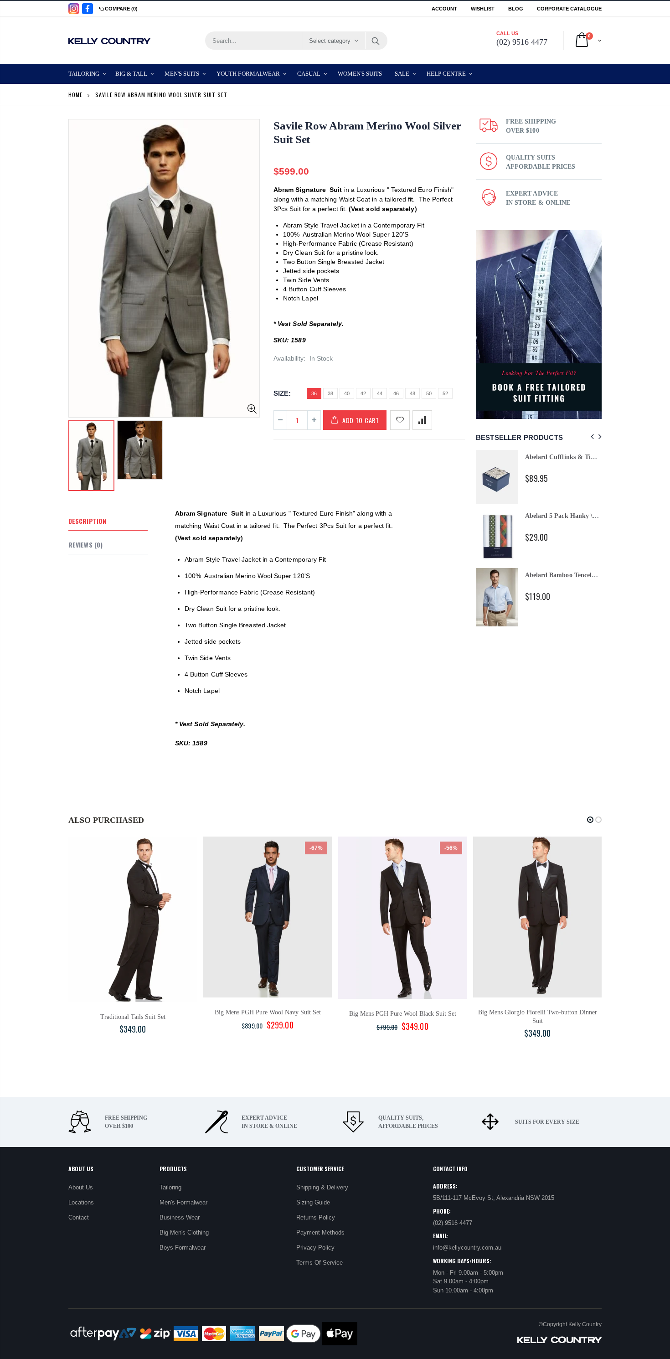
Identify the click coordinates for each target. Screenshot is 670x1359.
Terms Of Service (319, 1262)
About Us (80, 1187)
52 (445, 393)
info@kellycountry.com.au (467, 1247)
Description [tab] (87, 521)
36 (314, 393)
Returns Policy (315, 1217)
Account (444, 8)
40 (347, 393)
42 (363, 393)
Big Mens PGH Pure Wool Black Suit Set (402, 1013)
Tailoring (170, 1187)
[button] (590, 819)
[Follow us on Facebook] (87, 8)
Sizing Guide (313, 1202)
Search (376, 40)
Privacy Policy (315, 1247)
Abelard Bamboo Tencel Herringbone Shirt (584, 575)
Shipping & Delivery (322, 1187)
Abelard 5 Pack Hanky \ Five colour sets (581, 515)
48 (412, 393)
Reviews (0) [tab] (85, 544)
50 (429, 393)
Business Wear (180, 1217)
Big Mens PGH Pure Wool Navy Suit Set (268, 1012)
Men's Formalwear (183, 1202)
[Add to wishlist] (400, 420)
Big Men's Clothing (184, 1232)
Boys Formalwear (183, 1247)
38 (330, 393)
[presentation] (591, 437)
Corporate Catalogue (569, 8)
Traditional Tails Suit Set (132, 1016)
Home (75, 94)
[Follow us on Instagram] (73, 8)
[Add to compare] (422, 420)
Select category (329, 40)
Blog (515, 8)
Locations (81, 1202)
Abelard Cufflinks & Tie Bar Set (570, 457)
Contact (78, 1217)
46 (396, 393)
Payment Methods (320, 1232)
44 (379, 393)
